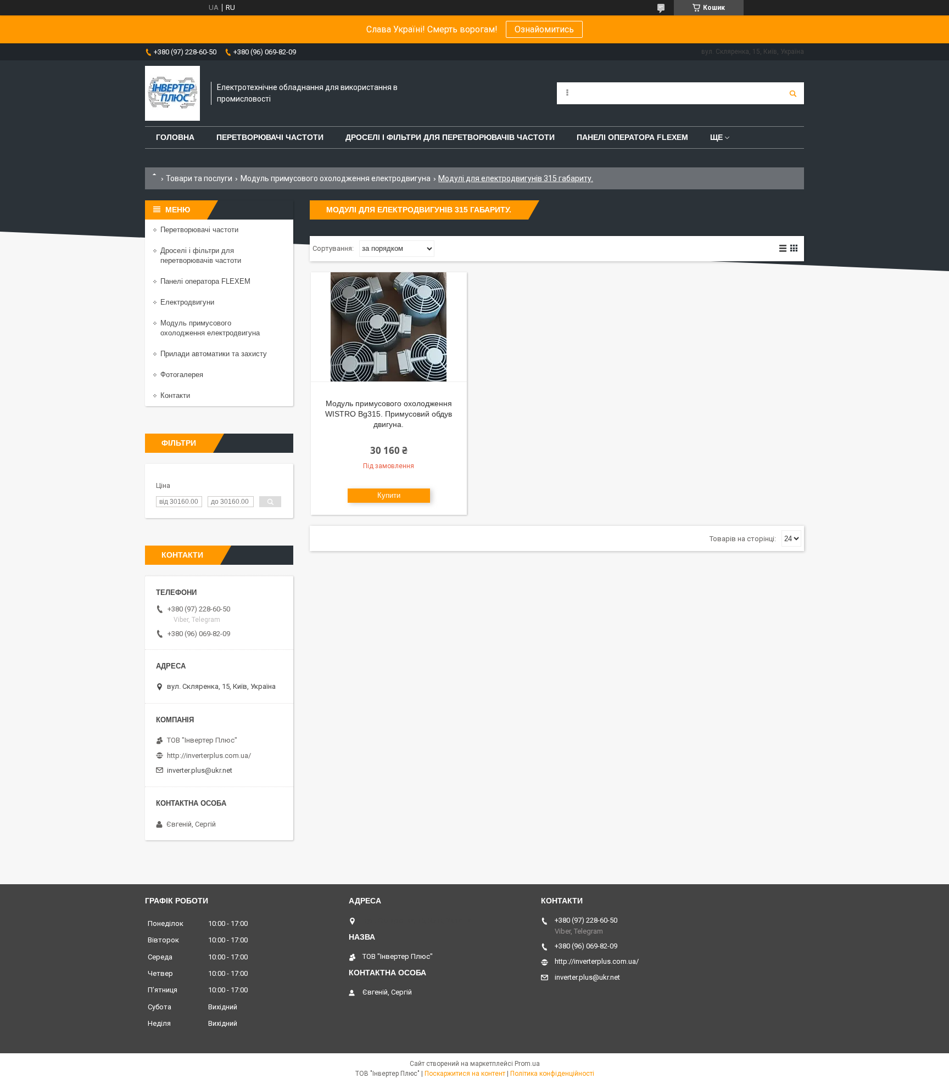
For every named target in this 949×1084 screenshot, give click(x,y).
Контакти (175, 395)
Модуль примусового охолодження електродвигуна (336, 178)
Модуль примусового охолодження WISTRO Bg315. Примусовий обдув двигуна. (388, 414)
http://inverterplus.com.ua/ (209, 755)
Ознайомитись (544, 29)
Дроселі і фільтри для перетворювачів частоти (450, 137)
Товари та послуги (199, 178)
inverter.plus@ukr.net (199, 770)
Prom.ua (527, 1064)
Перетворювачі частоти (269, 137)
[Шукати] (793, 93)
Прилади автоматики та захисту (213, 354)
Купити (388, 495)
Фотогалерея (181, 374)
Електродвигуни (187, 302)
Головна (175, 137)
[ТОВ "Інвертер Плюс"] (172, 93)
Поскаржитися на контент (465, 1073)
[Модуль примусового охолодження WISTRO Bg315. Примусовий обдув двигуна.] (389, 327)
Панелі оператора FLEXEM (632, 137)
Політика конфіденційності (552, 1073)
